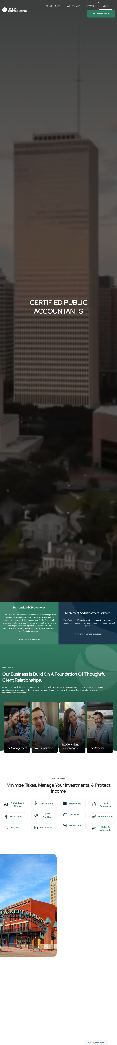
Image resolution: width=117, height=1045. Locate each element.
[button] (49, 5)
